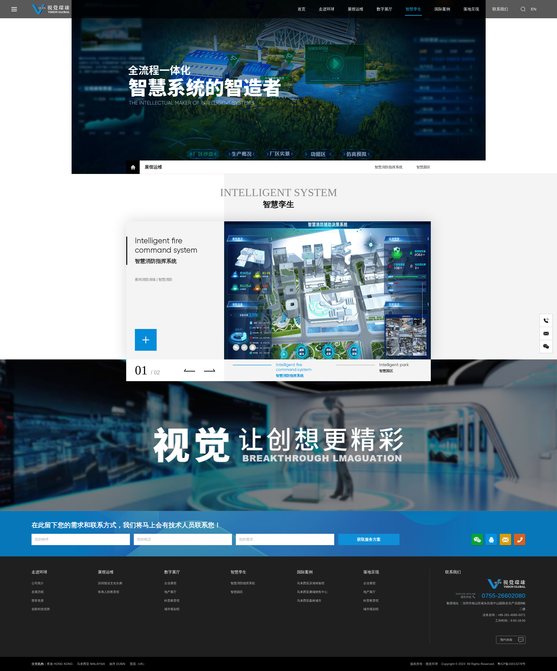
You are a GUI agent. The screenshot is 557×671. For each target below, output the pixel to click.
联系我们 (500, 9)
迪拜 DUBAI (117, 664)
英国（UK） (138, 664)
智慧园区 (423, 167)
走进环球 (326, 9)
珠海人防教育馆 (108, 592)
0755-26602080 (503, 595)
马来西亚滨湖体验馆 (310, 583)
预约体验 (506, 639)
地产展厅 (170, 592)
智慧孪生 (413, 9)
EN (533, 9)
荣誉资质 (38, 600)
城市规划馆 (172, 609)
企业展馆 (170, 583)
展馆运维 (355, 9)
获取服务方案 (369, 539)
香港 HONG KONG (60, 664)
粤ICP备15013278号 (511, 664)
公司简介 (38, 583)
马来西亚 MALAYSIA (91, 664)
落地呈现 (471, 9)
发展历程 (38, 592)
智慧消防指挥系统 (389, 167)
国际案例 (442, 9)
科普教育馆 (172, 600)
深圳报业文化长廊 (110, 583)
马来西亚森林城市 (309, 600)
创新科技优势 (41, 609)
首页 (301, 9)
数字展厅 (384, 9)
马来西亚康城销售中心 (312, 592)
